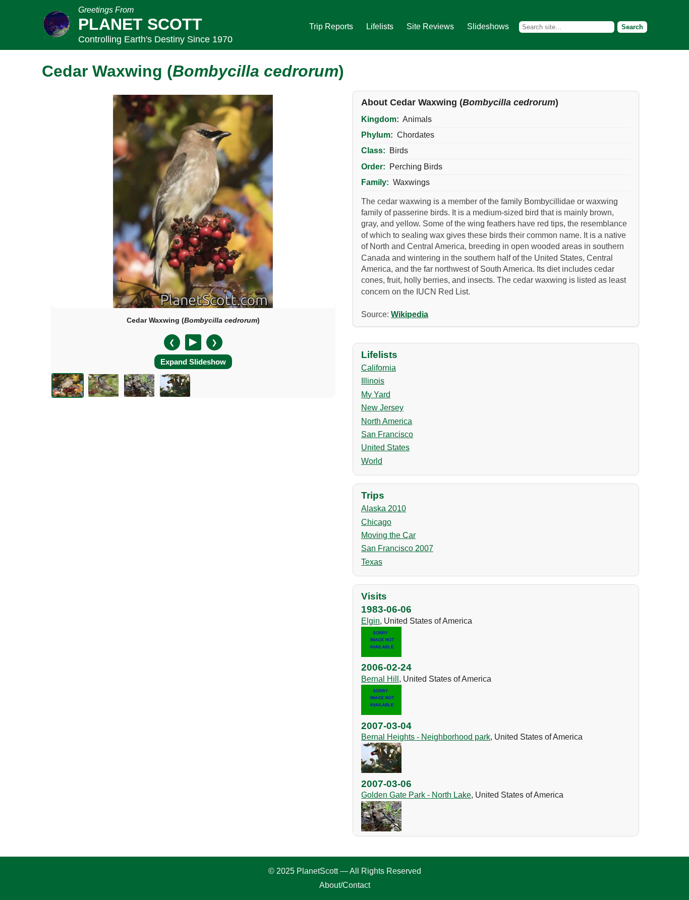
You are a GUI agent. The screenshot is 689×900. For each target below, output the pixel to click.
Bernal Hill (380, 679)
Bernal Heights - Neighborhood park (425, 737)
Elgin (370, 621)
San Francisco (387, 434)
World (371, 461)
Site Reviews (430, 26)
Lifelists (379, 26)
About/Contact (344, 885)
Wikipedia (409, 314)
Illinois (372, 381)
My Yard (375, 394)
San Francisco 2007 (397, 548)
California (378, 368)
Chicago (376, 522)
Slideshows (488, 26)
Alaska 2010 (383, 508)
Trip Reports (331, 26)
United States (385, 447)
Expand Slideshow (193, 361)
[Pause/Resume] (193, 342)
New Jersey (382, 407)
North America (386, 421)
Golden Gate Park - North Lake (416, 795)
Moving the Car (388, 535)
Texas (371, 562)
